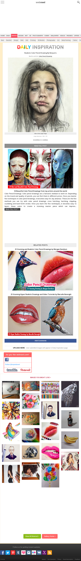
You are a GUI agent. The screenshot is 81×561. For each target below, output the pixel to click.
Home (3, 36)
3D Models (41, 40)
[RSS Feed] (49, 552)
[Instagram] (28, 552)
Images (14, 36)
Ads (27, 40)
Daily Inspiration (58, 348)
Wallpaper (54, 36)
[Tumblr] (18, 552)
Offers (76, 36)
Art (26, 36)
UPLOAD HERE (19, 348)
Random (8, 40)
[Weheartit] (23, 552)
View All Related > (32, 536)
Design (20, 36)
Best (2, 40)
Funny (47, 36)
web (40, 2)
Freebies (70, 36)
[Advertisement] (40, 19)
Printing (33, 40)
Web (22, 40)
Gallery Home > (50, 536)
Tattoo (75, 40)
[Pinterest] (13, 552)
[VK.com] (39, 552)
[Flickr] (34, 552)
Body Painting (66, 40)
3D (30, 36)
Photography (38, 36)
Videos (62, 36)
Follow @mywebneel (12, 364)
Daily (8, 36)
